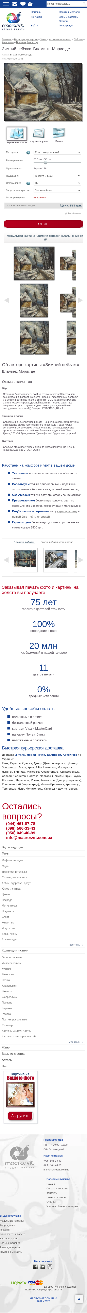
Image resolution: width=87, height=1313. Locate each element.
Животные (8, 922)
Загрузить (20, 1116)
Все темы (74, 944)
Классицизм (9, 985)
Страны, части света (14, 877)
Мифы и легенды (12, 860)
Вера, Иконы (9, 933)
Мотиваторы (9, 905)
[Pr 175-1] (34, 263)
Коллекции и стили (15, 950)
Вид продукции (12, 847)
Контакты (36, 17)
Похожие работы (24, 542)
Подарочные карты (11, 1251)
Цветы (6, 894)
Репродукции (7, 1225)
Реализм (7, 991)
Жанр (6, 1047)
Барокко (7, 1008)
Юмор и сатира (11, 888)
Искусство (8, 928)
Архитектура (9, 939)
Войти (34, 25)
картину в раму (67, 511)
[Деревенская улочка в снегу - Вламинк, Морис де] (55, 560)
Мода (5, 866)
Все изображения (10, 1243)
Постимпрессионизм (14, 1019)
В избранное (74, 213)
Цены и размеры (68, 17)
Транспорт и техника (14, 871)
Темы (5, 853)
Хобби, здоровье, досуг (16, 883)
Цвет (5, 1066)
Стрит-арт (8, 1025)
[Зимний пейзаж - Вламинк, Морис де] (43, 92)
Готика (6, 980)
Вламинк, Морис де (21, 54)
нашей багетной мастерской (31, 516)
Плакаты (5, 1229)
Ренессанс (8, 974)
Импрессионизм (11, 963)
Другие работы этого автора (57, 542)
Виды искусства (13, 1053)
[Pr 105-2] (34, 337)
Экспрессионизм (12, 957)
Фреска (6, 1013)
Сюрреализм (9, 996)
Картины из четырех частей (19, 1036)
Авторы (7, 1060)
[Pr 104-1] (34, 300)
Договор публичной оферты (60, 1286)
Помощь (35, 12)
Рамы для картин (10, 1247)
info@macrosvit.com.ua (29, 837)
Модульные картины (12, 1220)
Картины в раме (9, 1238)
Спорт (5, 916)
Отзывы (63, 21)
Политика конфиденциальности (43, 1289)
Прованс (7, 1002)
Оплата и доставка (70, 12)
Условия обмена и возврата (63, 1206)
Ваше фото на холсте (12, 1234)
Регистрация (66, 25)
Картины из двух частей (16, 1030)
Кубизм (6, 968)
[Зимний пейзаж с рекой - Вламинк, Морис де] (25, 560)
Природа (7, 899)
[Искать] (84, 4)
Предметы (8, 911)
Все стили (74, 1041)
